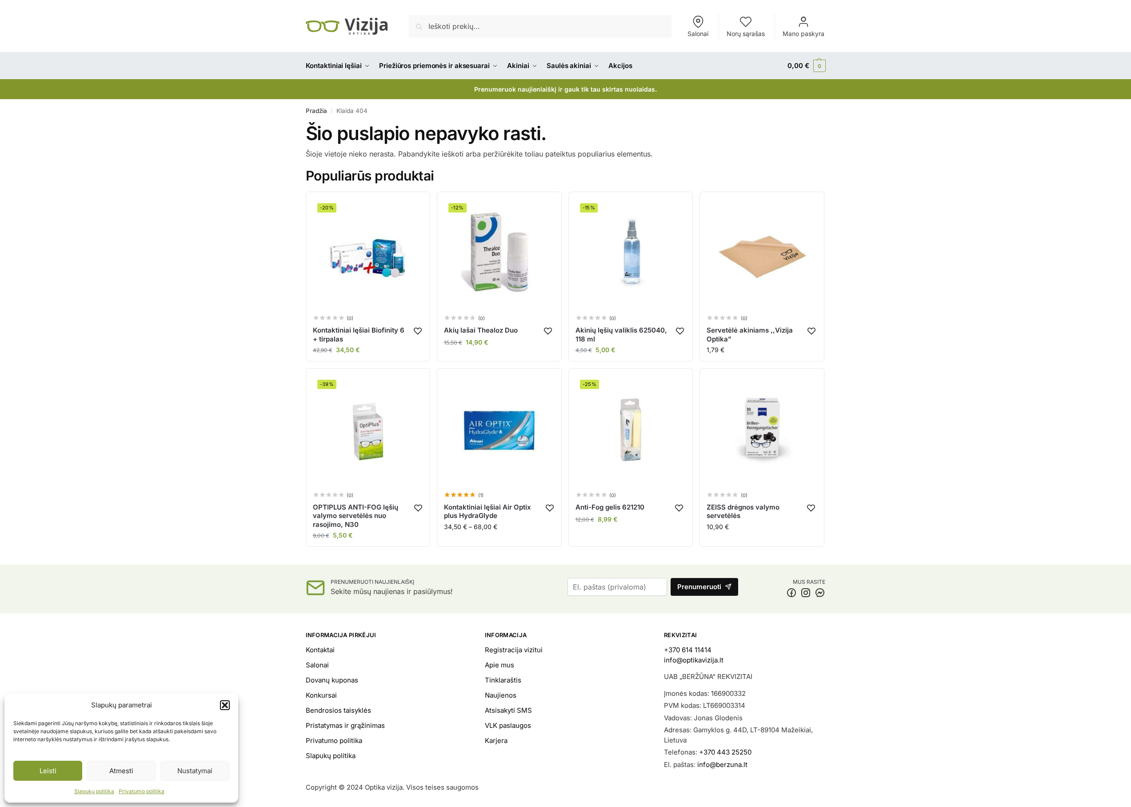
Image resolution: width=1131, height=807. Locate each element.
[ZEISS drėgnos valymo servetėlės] (762, 430)
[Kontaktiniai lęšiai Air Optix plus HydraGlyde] (499, 430)
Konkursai (321, 695)
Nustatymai (194, 771)
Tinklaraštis (503, 680)
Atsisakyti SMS (508, 710)
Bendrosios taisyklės (338, 710)
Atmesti (121, 771)
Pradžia (316, 110)
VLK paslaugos (508, 725)
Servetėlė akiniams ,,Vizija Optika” (750, 334)
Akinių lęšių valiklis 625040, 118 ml (621, 334)
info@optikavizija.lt (693, 660)
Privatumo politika (141, 791)
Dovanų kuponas (332, 680)
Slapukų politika (94, 791)
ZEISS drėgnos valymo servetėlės (743, 511)
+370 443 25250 (725, 752)
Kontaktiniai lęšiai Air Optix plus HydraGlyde (487, 511)
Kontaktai (320, 650)
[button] (224, 705)
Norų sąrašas (746, 33)
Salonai (697, 33)
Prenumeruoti (699, 586)
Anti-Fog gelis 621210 (609, 507)
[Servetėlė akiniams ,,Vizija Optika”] (762, 254)
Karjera (496, 740)
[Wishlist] (418, 330)
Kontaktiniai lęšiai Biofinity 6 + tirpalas (358, 334)
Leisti (48, 771)
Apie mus (499, 665)
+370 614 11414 (687, 650)
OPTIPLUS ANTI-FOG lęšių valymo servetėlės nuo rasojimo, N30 (355, 516)
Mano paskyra (803, 33)
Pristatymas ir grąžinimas (345, 725)
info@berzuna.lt (722, 764)
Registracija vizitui (514, 650)
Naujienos (500, 695)
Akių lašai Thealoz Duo (481, 330)
